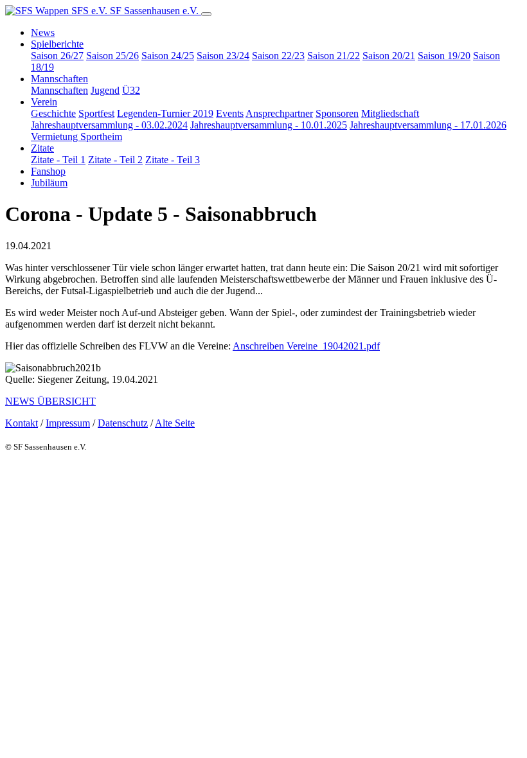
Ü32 (131, 90)
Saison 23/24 (223, 55)
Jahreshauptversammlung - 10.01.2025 (268, 124)
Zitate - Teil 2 (115, 159)
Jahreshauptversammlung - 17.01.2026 (428, 124)
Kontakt (21, 423)
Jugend (105, 90)
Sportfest (96, 113)
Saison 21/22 (333, 55)
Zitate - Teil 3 (172, 159)
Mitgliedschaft (390, 113)
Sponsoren (337, 113)
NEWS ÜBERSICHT (50, 401)
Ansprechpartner (279, 113)
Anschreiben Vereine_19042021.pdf (306, 345)
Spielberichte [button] (57, 44)
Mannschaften (59, 90)
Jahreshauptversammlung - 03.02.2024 (109, 124)
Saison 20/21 (388, 55)
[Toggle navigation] (206, 14)
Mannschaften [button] (59, 78)
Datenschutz (123, 423)
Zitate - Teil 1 (58, 159)
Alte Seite (175, 423)
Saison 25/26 (112, 55)
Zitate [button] (42, 148)
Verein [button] (44, 101)
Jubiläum (49, 182)
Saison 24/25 (167, 55)
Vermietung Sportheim (76, 136)
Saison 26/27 (57, 55)
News (43, 32)
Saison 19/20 (444, 55)
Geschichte (53, 113)
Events (230, 113)
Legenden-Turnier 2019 (165, 113)
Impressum (68, 423)
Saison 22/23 (278, 55)
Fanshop (48, 171)
